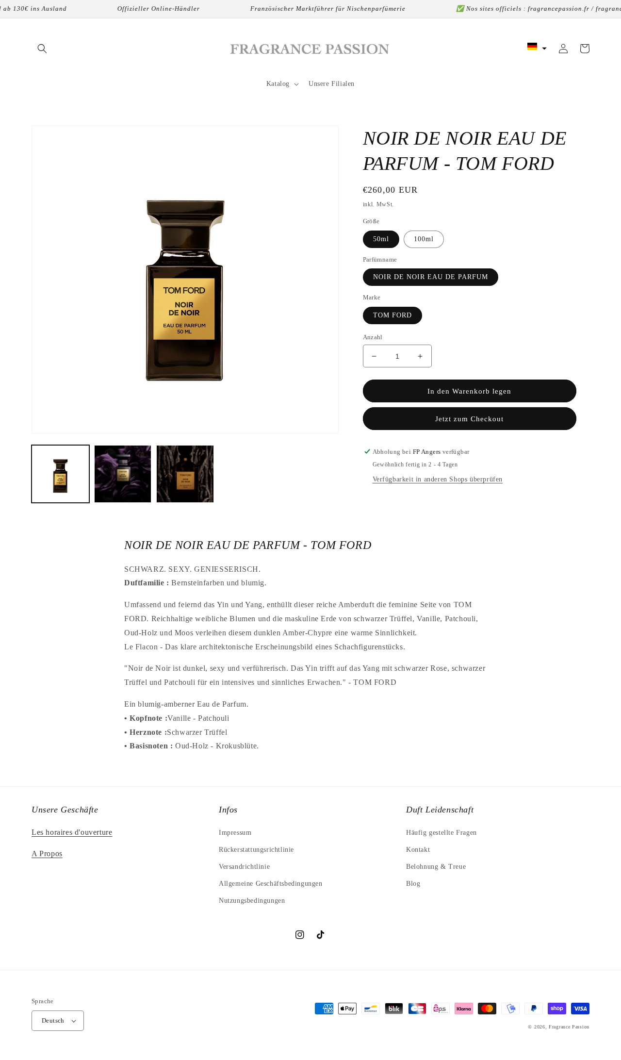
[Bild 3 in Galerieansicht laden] (185, 474)
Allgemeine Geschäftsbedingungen (271, 883)
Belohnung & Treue (436, 866)
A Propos (47, 853)
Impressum (235, 832)
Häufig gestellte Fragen (441, 832)
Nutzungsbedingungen (252, 900)
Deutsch (53, 1020)
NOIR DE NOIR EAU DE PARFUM (430, 277)
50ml (381, 239)
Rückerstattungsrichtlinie (256, 849)
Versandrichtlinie (244, 866)
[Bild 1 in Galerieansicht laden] (60, 474)
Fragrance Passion (569, 1026)
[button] (42, 48)
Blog (413, 883)
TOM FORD (392, 315)
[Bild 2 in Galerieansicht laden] (123, 474)
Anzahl (373, 337)
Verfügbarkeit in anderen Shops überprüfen (438, 479)
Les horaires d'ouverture (72, 832)
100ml (424, 239)
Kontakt (418, 849)
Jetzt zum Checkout (469, 419)
